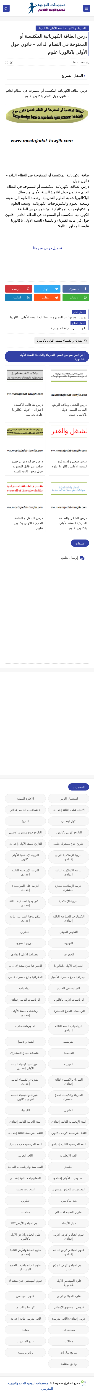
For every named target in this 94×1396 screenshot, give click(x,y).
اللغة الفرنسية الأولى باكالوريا (69, 1133)
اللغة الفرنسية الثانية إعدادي (68, 1144)
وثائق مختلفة (69, 1364)
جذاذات (25, 1212)
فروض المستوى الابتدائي (68, 1307)
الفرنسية (68, 1041)
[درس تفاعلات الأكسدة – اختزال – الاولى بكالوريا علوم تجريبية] (25, 385)
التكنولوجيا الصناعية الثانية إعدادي (25, 918)
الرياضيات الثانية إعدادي (25, 999)
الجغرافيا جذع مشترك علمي (25, 977)
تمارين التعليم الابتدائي (69, 1212)
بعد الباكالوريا (69, 1201)
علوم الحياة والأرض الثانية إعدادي (25, 1252)
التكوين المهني (69, 932)
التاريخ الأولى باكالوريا (69, 832)
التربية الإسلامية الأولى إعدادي (68, 857)
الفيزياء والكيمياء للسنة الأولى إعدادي (25, 1066)
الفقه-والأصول (25, 1041)
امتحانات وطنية (25, 1189)
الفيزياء (68, 1064)
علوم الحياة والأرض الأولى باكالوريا (25, 1236)
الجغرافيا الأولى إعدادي (25, 954)
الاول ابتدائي (68, 821)
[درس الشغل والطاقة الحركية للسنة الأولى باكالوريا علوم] (69, 498)
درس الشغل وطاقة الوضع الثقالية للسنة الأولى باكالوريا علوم (69, 409)
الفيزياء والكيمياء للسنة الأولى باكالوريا (62, 28)
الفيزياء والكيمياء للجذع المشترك (69, 1097)
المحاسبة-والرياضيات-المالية (25, 1167)
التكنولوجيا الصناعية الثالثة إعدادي (25, 903)
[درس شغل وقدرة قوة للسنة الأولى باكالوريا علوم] (69, 442)
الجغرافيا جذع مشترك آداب (25, 966)
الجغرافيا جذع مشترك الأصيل (68, 977)
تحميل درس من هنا (47, 247)
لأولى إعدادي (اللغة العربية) (68, 1318)
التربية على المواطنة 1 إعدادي (25, 888)
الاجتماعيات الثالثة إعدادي (69, 810)
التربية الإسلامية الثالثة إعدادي (68, 872)
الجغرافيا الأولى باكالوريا (68, 966)
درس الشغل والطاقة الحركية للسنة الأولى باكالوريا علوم (73, 523)
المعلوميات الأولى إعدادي (68, 1178)
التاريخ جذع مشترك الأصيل (25, 832)
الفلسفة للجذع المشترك (25, 1053)
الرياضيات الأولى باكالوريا (68, 999)
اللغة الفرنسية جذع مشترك (25, 1144)
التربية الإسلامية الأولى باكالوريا (25, 857)
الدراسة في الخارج (68, 988)
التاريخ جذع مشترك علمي (68, 844)
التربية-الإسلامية (68, 901)
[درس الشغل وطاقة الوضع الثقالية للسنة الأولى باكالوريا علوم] (69, 385)
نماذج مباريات (68, 1352)
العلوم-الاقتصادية (25, 1026)
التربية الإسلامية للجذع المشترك (68, 888)
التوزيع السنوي (25, 943)
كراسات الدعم (25, 1307)
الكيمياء (25, 1110)
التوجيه (68, 943)
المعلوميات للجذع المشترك (69, 1189)
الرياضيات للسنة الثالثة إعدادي (69, 1028)
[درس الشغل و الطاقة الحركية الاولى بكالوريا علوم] (25, 498)
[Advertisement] (47, 723)
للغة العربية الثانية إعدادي (25, 1318)
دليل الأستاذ (69, 1223)
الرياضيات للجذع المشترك (69, 1011)
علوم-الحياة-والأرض (69, 1296)
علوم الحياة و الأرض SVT (25, 1223)
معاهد (25, 1330)
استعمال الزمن (69, 798)
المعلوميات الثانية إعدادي (25, 1178)
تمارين (25, 1201)
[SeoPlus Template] (83, 1383)
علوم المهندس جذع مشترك (25, 1281)
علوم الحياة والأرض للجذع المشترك (25, 1267)
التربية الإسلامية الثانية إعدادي (25, 872)
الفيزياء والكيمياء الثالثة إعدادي (69, 1081)
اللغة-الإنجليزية (69, 1155)
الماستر (68, 1167)
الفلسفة (69, 1053)
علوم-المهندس (25, 1296)
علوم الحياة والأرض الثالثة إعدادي (68, 1252)
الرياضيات (25, 988)
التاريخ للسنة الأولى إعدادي (25, 844)
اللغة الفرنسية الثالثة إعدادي (25, 1133)
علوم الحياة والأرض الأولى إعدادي (68, 1236)
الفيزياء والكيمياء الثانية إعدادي (25, 1081)
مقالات (69, 1341)
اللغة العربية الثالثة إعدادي (25, 1121)
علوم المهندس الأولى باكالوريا (69, 1283)
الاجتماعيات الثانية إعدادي (25, 810)
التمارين (25, 932)
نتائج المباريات (25, 1341)
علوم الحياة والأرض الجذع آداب (68, 1267)
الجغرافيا (68, 954)
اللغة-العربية (25, 1155)
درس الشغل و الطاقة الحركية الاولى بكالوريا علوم (28, 523)
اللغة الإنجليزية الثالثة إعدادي (68, 1121)
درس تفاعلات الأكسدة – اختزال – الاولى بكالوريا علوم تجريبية (27, 409)
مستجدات (69, 1330)
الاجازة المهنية (25, 798)
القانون (68, 1110)
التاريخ (25, 821)
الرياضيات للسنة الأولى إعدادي (25, 1013)
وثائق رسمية (25, 1352)
